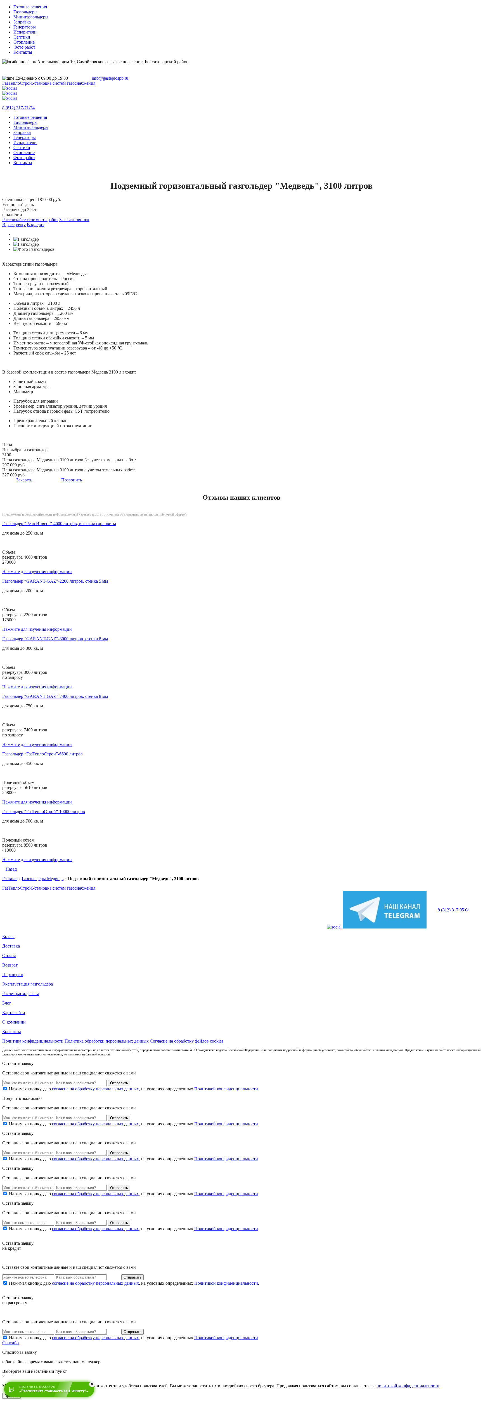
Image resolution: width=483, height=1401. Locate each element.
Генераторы (24, 27)
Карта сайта (13, 1012)
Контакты (22, 52)
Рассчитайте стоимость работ (30, 219)
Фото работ (24, 47)
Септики (21, 37)
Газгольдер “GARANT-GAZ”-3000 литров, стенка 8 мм (55, 638)
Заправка (22, 22)
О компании (14, 1022)
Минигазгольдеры (30, 17)
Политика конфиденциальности (32, 1041)
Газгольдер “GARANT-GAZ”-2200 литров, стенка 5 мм (55, 581)
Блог (6, 1003)
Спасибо (10, 1342)
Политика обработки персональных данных (107, 1041)
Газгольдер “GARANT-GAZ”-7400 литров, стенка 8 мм (55, 696)
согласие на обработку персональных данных (95, 1088)
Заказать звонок (74, 219)
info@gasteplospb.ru (110, 78)
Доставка (11, 946)
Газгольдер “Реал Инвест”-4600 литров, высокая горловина (59, 523)
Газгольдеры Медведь (42, 878)
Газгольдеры (25, 12)
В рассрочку (14, 224)
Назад (11, 869)
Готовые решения (30, 6)
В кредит (35, 224)
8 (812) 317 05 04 (454, 910)
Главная (9, 878)
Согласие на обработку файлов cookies (186, 1041)
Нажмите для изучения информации (37, 571)
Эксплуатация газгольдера (27, 984)
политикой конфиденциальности (408, 1385)
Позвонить (71, 480)
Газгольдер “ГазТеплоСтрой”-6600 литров (42, 754)
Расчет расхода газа (20, 993)
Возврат (10, 965)
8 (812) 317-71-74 (18, 107)
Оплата (9, 955)
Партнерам (12, 974)
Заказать (24, 480)
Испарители (25, 32)
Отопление (24, 42)
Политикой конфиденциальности (226, 1088)
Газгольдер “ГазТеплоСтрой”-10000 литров (43, 811)
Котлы (8, 936)
